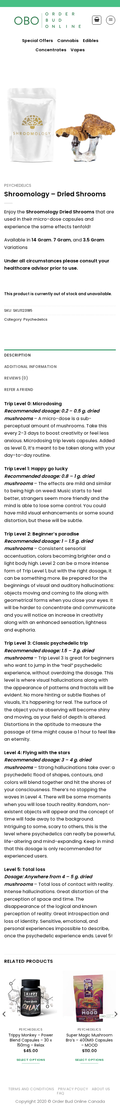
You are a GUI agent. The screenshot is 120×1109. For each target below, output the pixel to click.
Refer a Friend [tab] (18, 389)
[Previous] (4, 1025)
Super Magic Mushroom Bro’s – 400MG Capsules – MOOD (89, 1040)
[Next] (115, 1025)
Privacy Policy (73, 1089)
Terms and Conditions (31, 1089)
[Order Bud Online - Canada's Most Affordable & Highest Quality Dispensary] (48, 20)
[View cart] (96, 20)
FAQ (60, 1093)
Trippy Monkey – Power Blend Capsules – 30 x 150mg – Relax (30, 1040)
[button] (110, 20)
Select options (30, 1059)
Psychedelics (17, 185)
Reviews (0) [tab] (16, 378)
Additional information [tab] (30, 366)
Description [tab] (17, 355)
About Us (101, 1089)
